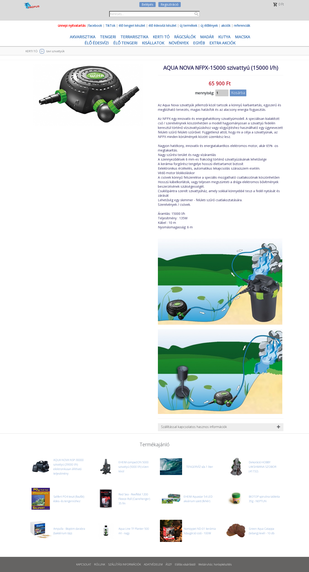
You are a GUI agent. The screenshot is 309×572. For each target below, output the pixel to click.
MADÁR (207, 36)
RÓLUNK (99, 564)
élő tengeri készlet (132, 25)
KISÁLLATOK (153, 42)
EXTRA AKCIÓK (222, 42)
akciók (226, 25)
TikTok (110, 25)
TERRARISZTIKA (134, 36)
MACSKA (242, 36)
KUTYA (224, 36)
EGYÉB (199, 42)
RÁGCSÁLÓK (185, 36)
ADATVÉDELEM (153, 564)
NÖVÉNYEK (179, 42)
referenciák (242, 25)
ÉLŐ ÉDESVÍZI (97, 42)
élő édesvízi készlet (162, 25)
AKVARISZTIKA (82, 36)
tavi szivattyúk (55, 51)
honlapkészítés (223, 564)
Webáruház (205, 564)
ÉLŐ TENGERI (125, 42)
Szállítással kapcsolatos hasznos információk (194, 427)
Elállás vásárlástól (185, 564)
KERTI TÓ (161, 36)
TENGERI (108, 36)
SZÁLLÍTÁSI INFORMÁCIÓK (124, 564)
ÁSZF (169, 564)
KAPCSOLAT (83, 564)
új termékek (188, 25)
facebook (95, 25)
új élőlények (209, 25)
